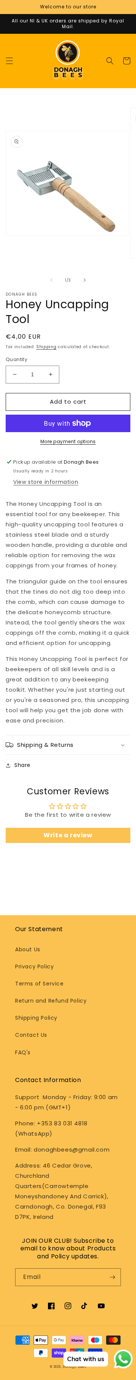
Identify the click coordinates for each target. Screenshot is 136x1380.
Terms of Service (39, 983)
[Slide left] (51, 280)
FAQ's (23, 1052)
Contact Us (31, 1035)
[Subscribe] (112, 1277)
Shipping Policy (36, 1018)
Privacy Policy (34, 966)
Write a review (67, 835)
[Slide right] (84, 280)
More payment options (68, 441)
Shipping (46, 347)
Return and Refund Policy (51, 1001)
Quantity (16, 359)
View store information (45, 482)
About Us (27, 949)
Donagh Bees (74, 1366)
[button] (9, 60)
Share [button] (22, 765)
